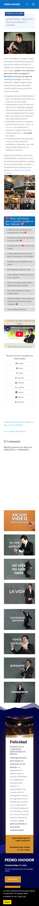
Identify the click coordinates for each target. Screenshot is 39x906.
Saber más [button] (22, 896)
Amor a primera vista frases (16, 309)
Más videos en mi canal (19, 346)
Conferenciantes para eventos (21, 839)
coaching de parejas (12, 79)
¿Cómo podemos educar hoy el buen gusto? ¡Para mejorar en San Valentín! (20, 255)
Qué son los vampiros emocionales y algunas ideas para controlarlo (19, 284)
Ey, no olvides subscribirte (14, 431)
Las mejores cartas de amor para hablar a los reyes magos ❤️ (20, 239)
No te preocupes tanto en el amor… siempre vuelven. (19, 292)
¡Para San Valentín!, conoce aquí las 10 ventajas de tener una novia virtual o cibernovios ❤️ (20, 301)
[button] (14, 182)
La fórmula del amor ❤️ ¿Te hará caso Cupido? (20, 247)
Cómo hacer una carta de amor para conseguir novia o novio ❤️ (19, 231)
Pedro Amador (14, 19)
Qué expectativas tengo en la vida (18, 270)
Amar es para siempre (15, 22)
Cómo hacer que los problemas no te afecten (19, 263)
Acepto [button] (7, 902)
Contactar (12, 879)
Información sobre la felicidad (19, 848)
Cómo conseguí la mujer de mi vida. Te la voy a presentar (20, 276)
